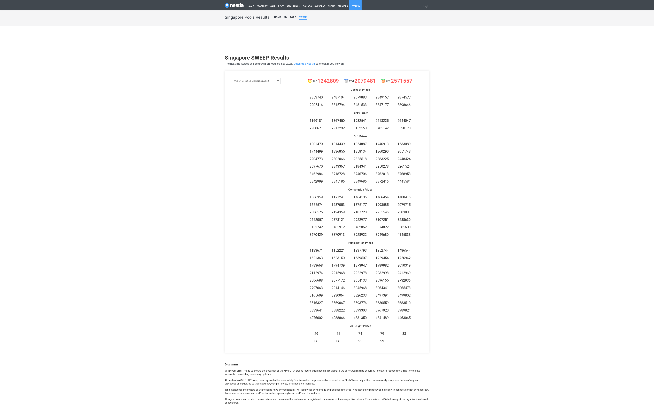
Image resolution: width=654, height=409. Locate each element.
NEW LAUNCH (293, 6)
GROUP (331, 6)
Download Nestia (305, 63)
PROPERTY (262, 6)
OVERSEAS (319, 6)
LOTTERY (355, 6)
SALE (272, 6)
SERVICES (343, 6)
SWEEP (303, 17)
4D (285, 17)
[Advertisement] (327, 41)
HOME (251, 6)
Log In (426, 6)
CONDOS (307, 6)
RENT (281, 6)
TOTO (293, 17)
